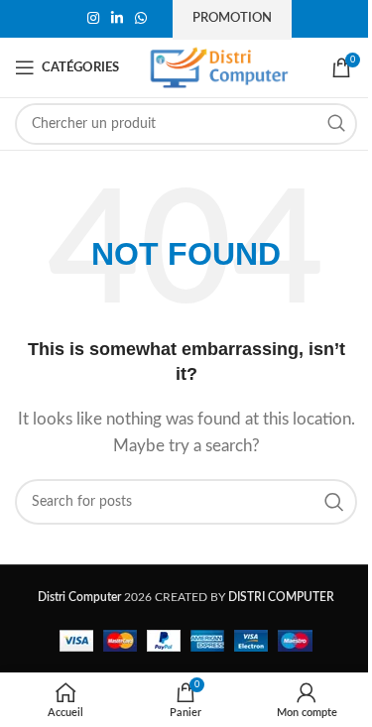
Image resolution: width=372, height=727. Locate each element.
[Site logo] (219, 67)
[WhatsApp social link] (141, 19)
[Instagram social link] (93, 19)
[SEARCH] (336, 124)
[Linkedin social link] (117, 19)
